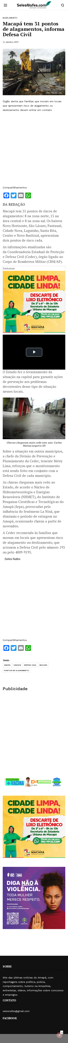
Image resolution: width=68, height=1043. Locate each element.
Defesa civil (30, 665)
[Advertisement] (34, 149)
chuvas (17, 665)
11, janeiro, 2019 (10, 42)
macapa (43, 665)
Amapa (7, 665)
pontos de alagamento (16, 670)
